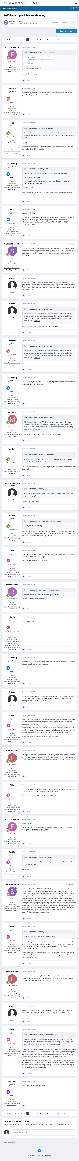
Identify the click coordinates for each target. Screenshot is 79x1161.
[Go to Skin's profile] (12, 557)
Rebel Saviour (12, 585)
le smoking (12, 163)
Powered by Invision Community (39, 1158)
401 (13, 635)
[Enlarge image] (40, 61)
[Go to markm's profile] (12, 456)
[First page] (4, 39)
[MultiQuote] (23, 80)
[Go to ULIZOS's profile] (12, 859)
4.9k (13, 106)
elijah (11, 123)
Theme (30, 1155)
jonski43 (12, 88)
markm (12, 449)
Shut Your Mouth (17, 21)
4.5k (13, 262)
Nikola (12, 617)
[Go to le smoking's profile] (12, 170)
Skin (12, 550)
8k (13, 467)
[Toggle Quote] (25, 53)
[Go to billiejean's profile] (12, 1088)
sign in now (48, 1124)
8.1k (13, 141)
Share (56, 22)
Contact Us (39, 1155)
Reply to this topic (66, 31)
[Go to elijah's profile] (12, 130)
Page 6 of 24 (61, 39)
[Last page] (52, 39)
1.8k (13, 870)
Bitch (11, 209)
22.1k (13, 65)
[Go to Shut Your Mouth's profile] (6, 22)
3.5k (13, 1099)
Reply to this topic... (21, 1132)
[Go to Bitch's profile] (12, 216)
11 (43, 39)
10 (40, 39)
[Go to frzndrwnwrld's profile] (12, 758)
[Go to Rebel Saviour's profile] (12, 592)
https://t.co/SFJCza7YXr (40, 830)
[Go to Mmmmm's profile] (12, 419)
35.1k (13, 359)
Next (48, 39)
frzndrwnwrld (12, 750)
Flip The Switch (12, 47)
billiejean (12, 1081)
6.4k (13, 603)
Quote (29, 80)
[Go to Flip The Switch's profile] (12, 54)
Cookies (48, 1155)
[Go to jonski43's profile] (12, 95)
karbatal (12, 341)
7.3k (13, 227)
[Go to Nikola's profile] (12, 624)
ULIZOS (12, 852)
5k (13, 181)
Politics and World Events (28, 23)
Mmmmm (12, 412)
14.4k (13, 568)
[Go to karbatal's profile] (12, 348)
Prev (8, 39)
